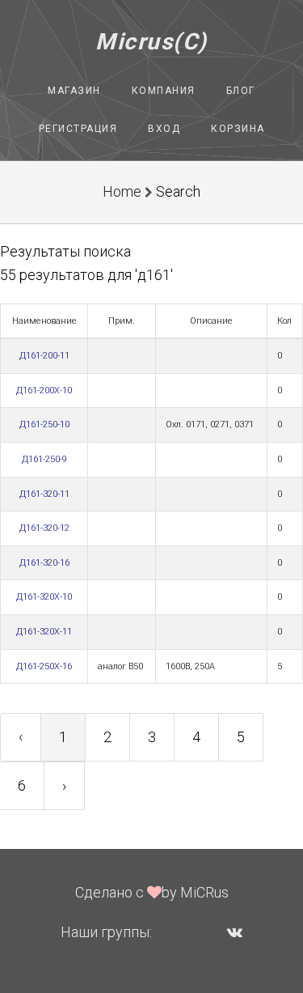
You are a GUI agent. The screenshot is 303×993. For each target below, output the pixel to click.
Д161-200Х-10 (44, 390)
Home (122, 191)
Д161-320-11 (44, 494)
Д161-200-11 (44, 355)
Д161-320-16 (44, 563)
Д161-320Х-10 (44, 597)
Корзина (238, 128)
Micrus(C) (151, 41)
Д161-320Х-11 (44, 631)
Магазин (74, 90)
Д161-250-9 (44, 459)
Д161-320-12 (44, 528)
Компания (164, 90)
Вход (164, 128)
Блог (240, 90)
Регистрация (78, 128)
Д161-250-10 (44, 424)
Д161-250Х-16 (44, 666)
